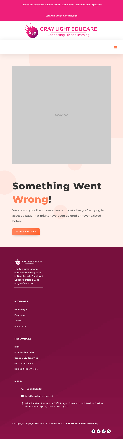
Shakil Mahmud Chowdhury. (83, 423)
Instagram (20, 326)
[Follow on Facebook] (93, 431)
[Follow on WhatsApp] (109, 431)
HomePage (20, 309)
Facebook (19, 315)
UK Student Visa (23, 363)
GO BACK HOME (25, 231)
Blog (17, 347)
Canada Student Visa (26, 358)
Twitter (18, 320)
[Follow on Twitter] (98, 431)
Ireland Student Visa (26, 369)
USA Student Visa (24, 352)
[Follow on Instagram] (104, 431)
